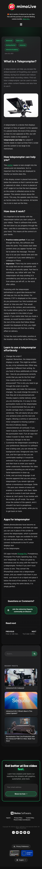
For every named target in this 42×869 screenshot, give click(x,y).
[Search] (34, 653)
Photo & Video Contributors (22, 820)
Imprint (8, 818)
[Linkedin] (24, 832)
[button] (21, 24)
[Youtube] (21, 832)
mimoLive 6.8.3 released (15, 688)
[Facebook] (17, 832)
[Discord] (28, 832)
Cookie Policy (30, 818)
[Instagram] (13, 832)
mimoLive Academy (12, 49)
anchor (10, 165)
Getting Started (10, 45)
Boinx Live (19, 40)
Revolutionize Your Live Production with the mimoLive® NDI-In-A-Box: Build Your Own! (20, 739)
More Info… (26, 19)
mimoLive (22, 45)
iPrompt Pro (22, 554)
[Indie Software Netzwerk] (14, 853)
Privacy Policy (18, 818)
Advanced (9, 40)
